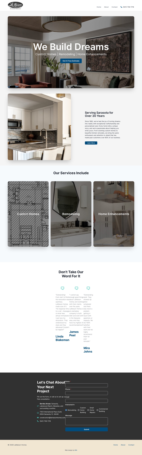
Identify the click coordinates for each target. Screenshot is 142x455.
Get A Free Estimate (71, 61)
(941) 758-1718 (45, 421)
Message (68, 415)
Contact (115, 7)
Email (67, 397)
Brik (76, 450)
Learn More (91, 143)
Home (99, 7)
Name (68, 381)
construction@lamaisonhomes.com (52, 418)
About (106, 7)
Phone (68, 389)
